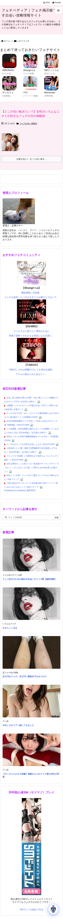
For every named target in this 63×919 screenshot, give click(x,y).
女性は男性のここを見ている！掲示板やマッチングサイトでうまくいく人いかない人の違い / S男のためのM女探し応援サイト (31, 467)
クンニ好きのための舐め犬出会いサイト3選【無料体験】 (30, 579)
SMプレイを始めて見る (31, 909)
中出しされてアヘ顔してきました (18, 725)
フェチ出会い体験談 (28, 123)
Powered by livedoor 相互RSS (20, 490)
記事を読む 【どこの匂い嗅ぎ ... (31, 159)
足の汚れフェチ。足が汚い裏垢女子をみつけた (25, 676)
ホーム (7, 41)
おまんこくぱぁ (10, 627)
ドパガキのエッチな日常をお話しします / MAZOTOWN (30, 444)
